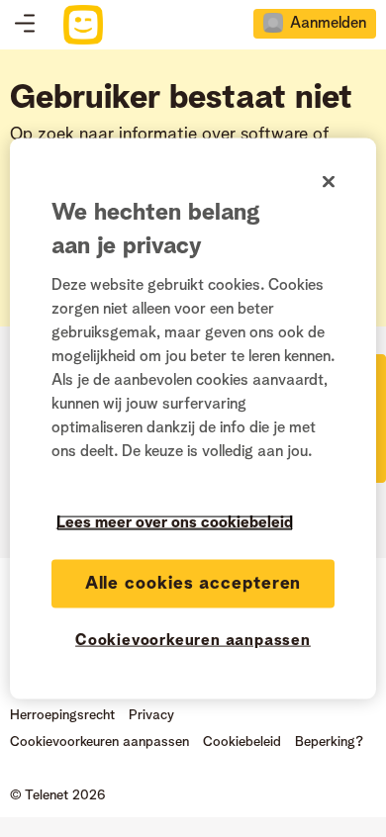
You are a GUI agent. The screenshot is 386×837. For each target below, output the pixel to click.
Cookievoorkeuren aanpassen (193, 641)
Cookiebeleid (242, 742)
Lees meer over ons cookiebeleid (174, 523)
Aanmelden (328, 24)
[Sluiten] (328, 182)
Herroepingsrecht (62, 715)
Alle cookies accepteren (193, 584)
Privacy (151, 715)
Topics (24, 24)
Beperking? (329, 742)
